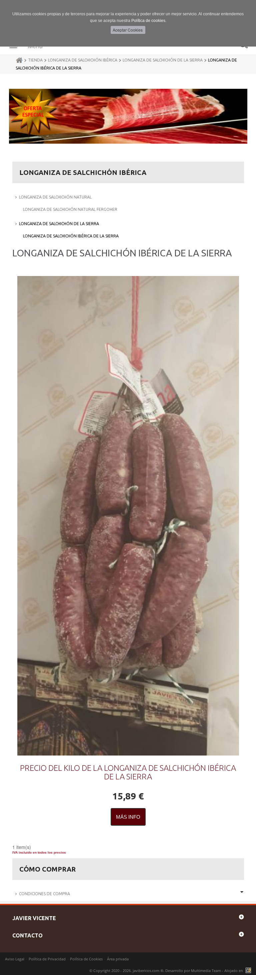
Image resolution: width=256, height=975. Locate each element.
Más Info (128, 817)
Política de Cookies (86, 958)
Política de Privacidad (47, 958)
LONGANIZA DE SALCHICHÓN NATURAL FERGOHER (70, 209)
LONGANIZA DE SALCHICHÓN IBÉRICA (82, 60)
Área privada (118, 958)
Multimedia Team (206, 970)
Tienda (35, 60)
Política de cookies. (148, 20)
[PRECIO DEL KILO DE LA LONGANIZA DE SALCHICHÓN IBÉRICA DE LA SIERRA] (128, 516)
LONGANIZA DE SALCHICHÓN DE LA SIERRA (163, 60)
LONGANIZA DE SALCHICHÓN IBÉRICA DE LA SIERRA (71, 236)
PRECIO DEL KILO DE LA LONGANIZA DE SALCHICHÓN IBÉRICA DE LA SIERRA (128, 772)
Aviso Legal (14, 958)
